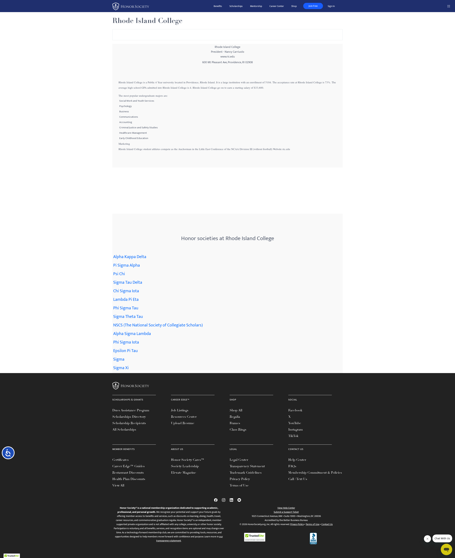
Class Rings (238, 429)
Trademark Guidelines (246, 473)
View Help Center (286, 508)
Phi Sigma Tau (125, 308)
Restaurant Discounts (128, 473)
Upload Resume (182, 423)
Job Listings (179, 410)
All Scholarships (124, 429)
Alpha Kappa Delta (129, 256)
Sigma (118, 359)
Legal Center (239, 460)
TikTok (293, 436)
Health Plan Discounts (128, 479)
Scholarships (236, 6)
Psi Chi (119, 273)
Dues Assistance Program (130, 410)
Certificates (120, 460)
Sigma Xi (121, 367)
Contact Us (327, 524)
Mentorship (256, 6)
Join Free (313, 6)
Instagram (295, 429)
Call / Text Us (297, 479)
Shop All (236, 410)
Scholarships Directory (129, 417)
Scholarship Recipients (129, 423)
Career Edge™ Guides (128, 466)
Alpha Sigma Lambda (132, 333)
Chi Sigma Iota (126, 291)
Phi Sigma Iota (126, 342)
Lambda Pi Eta (126, 299)
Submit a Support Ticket (286, 512)
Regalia (235, 417)
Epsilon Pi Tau (125, 350)
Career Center (276, 6)
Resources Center (184, 417)
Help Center (297, 460)
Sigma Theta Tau (128, 316)
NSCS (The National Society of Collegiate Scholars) (158, 325)
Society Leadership (185, 466)
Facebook (295, 410)
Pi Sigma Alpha (126, 265)
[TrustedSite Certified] (254, 537)
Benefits (218, 6)
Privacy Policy (240, 479)
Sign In (331, 6)
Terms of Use (239, 485)
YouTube (294, 423)
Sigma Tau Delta (127, 282)
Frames (235, 423)
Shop (294, 6)
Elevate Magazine (183, 473)
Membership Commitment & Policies (315, 473)
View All (118, 485)
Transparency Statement (247, 466)
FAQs (292, 466)
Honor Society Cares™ (187, 460)
